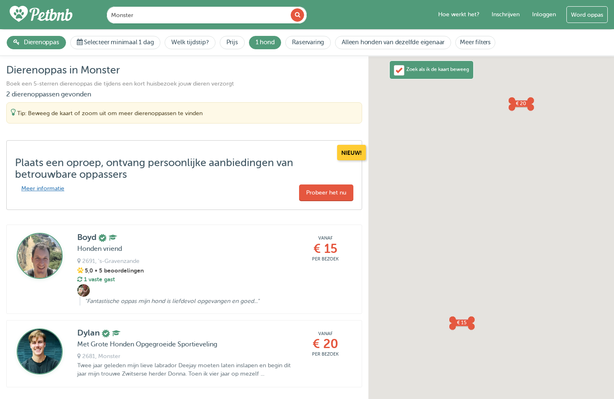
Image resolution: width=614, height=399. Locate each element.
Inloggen (544, 14)
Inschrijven (506, 14)
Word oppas (587, 15)
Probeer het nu (326, 192)
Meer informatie (42, 188)
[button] (461, 322)
